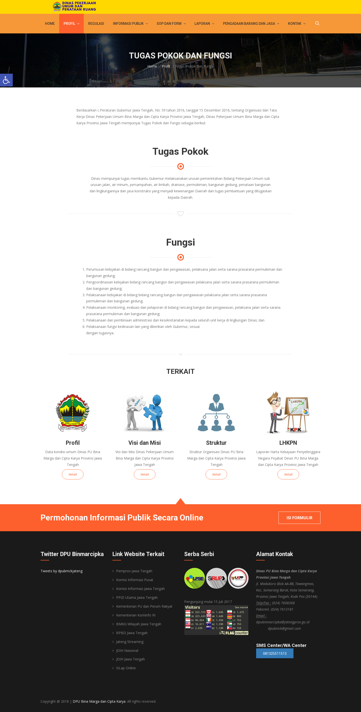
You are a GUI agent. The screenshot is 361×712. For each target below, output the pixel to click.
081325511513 (275, 654)
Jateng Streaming (129, 641)
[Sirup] (216, 578)
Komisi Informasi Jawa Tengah (140, 588)
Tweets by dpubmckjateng (62, 571)
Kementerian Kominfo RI (135, 615)
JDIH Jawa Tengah (130, 659)
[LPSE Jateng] (194, 578)
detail (73, 474)
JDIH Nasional (127, 650)
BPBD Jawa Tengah (132, 632)
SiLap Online (126, 668)
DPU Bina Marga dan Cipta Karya (99, 701)
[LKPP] (238, 578)
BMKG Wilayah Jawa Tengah (138, 624)
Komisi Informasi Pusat (134, 579)
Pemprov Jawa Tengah (134, 571)
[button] (6, 80)
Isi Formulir (299, 517)
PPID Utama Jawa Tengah (137, 597)
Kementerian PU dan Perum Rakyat (144, 606)
